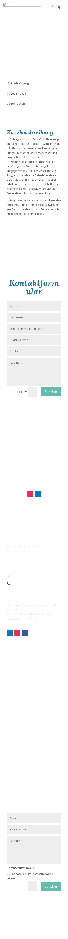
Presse (11, 732)
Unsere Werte (15, 709)
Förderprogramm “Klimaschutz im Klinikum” (33, 686)
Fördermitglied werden (20, 657)
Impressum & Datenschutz (23, 744)
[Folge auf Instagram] (30, 494)
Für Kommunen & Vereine (23, 668)
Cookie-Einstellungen (19, 750)
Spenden (12, 651)
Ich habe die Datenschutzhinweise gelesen (30, 876)
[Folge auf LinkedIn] (38, 494)
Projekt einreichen (18, 680)
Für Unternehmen (17, 662)
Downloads (14, 721)
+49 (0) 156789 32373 (25, 583)
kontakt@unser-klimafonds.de (28, 576)
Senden (51, 391)
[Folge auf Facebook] (25, 633)
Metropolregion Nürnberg (22, 738)
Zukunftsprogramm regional (24, 674)
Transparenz (14, 715)
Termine (12, 727)
